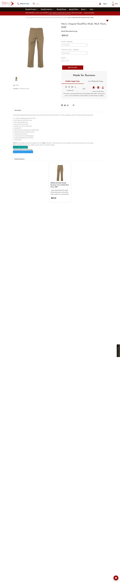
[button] (118, 350)
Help (91, 9)
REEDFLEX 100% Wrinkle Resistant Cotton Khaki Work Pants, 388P (60, 185)
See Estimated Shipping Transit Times (23, 152)
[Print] (68, 105)
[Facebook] (62, 105)
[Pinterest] (73, 105)
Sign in (105, 3)
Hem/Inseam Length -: (69, 49)
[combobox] (64, 4)
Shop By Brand (61, 9)
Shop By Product (31, 9)
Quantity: (63, 57)
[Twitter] (71, 105)
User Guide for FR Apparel (20, 147)
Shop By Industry (46, 9)
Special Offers (73, 9)
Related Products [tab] (19, 159)
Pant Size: (66, 41)
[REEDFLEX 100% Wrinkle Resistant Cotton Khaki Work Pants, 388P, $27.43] (60, 173)
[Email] (65, 105)
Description (18, 110)
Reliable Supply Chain (72, 81)
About (83, 9)
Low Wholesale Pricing (95, 81)
